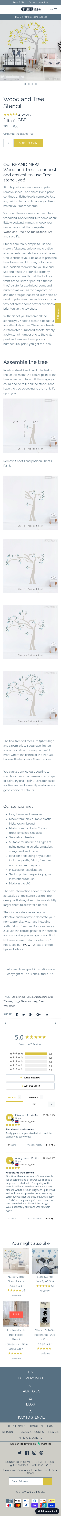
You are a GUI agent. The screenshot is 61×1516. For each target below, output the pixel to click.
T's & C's (53, 1432)
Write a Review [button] (32, 1077)
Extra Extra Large (37, 996)
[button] (47, 1144)
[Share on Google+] (39, 1014)
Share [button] (13, 1144)
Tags (6, 996)
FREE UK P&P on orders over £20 (30, 17)
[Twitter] (20, 1453)
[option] (30, 50)
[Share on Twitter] (23, 1014)
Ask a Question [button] (32, 1085)
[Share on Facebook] (17, 1014)
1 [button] (25, 84)
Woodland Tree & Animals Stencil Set (27, 232)
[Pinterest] (41, 1453)
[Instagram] (34, 1453)
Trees (41, 1001)
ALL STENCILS (16, 1426)
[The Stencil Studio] (30, 10)
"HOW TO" (29, 944)
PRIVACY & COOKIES (31, 1432)
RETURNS (8, 1432)
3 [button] (32, 84)
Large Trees (20, 1001)
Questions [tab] (33, 1097)
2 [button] (28, 84)
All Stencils (18, 996)
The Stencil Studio (34, 1492)
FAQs (50, 1426)
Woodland (9, 1006)
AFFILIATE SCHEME (30, 1437)
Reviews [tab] (12, 1097)
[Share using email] (47, 1014)
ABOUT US (36, 1426)
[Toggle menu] (4, 9)
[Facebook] (27, 1453)
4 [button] (35, 84)
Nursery (32, 1001)
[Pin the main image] (30, 1014)
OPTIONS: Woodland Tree (18, 133)
